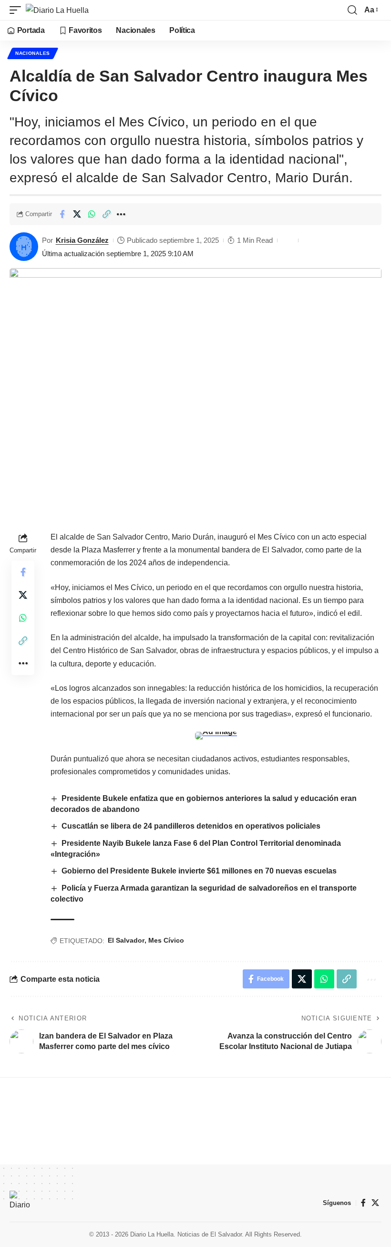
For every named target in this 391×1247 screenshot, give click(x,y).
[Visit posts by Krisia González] (24, 246)
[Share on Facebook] (62, 214)
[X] (375, 1202)
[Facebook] (363, 1202)
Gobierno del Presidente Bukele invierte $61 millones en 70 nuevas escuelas (199, 871)
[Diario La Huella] (57, 10)
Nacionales (32, 53)
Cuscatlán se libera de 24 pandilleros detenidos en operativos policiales (191, 826)
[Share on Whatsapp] (91, 214)
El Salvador (126, 940)
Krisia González (82, 240)
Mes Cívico (166, 940)
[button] (18, 10)
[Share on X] (76, 214)
